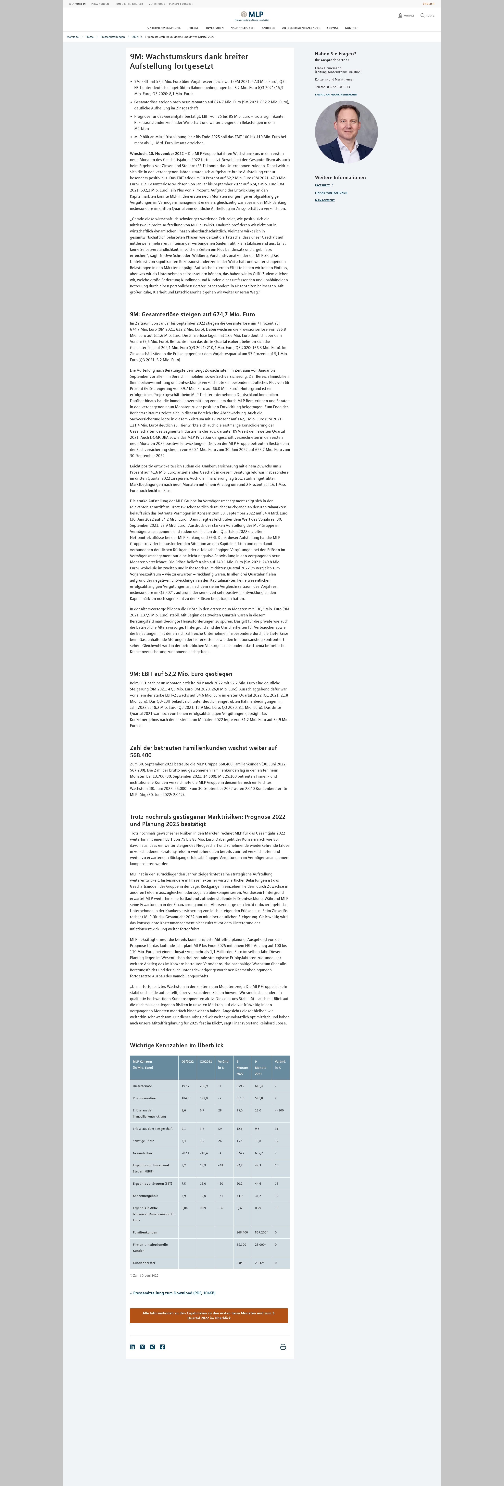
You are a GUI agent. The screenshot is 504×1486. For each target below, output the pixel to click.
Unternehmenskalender (301, 27)
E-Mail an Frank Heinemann (336, 94)
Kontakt (351, 27)
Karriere (268, 27)
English (429, 3)
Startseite (73, 37)
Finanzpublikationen (331, 192)
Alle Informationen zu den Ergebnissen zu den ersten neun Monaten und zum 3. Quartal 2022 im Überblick (209, 1315)
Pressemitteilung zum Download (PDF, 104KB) (174, 1292)
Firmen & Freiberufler (129, 4)
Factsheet (322, 185)
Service (333, 27)
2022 (135, 37)
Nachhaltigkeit (243, 27)
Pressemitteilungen (113, 37)
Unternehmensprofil (164, 27)
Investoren (215, 27)
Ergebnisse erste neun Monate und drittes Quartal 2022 (179, 37)
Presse (193, 27)
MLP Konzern (77, 4)
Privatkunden (100, 4)
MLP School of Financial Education (170, 4)
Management (325, 200)
